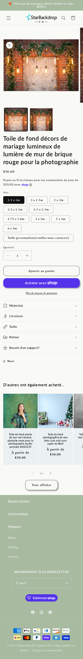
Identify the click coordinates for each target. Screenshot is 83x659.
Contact (13, 556)
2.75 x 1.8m (16, 219)
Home (12, 537)
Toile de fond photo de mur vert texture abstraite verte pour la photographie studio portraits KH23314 (20, 440)
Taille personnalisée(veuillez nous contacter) (38, 238)
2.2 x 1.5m (15, 209)
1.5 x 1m (14, 200)
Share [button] (11, 361)
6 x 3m (12, 228)
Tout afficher (42, 485)
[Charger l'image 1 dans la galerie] (16, 119)
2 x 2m (58, 200)
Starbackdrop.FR (26, 645)
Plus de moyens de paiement (41, 293)
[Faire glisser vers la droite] (50, 473)
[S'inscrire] (66, 583)
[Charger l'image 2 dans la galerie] (41, 119)
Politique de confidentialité (48, 650)
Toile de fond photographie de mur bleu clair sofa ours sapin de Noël (55, 439)
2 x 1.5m (37, 200)
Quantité (8, 247)
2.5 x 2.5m (41, 209)
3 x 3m (60, 219)
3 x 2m (40, 219)
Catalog (13, 547)
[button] (8, 18)
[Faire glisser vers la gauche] (32, 473)
